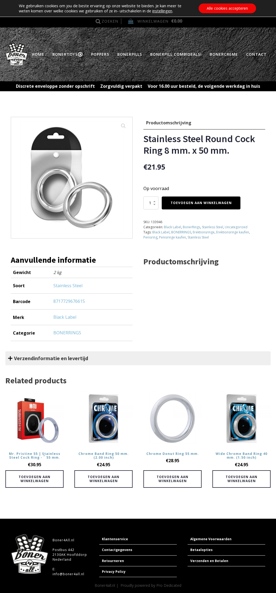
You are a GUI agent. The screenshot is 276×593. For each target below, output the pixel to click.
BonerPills (129, 54)
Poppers (100, 54)
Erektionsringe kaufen (232, 232)
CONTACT (256, 54)
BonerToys (65, 54)
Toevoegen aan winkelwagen (201, 203)
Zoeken (110, 21)
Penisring (150, 237)
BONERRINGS (181, 232)
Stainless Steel (212, 227)
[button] (123, 126)
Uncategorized (236, 227)
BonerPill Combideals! (176, 54)
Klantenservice (115, 539)
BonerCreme (224, 54)
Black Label (172, 227)
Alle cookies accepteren (227, 8)
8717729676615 (69, 301)
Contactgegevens (117, 550)
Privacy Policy (114, 571)
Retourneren (113, 561)
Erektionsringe (204, 232)
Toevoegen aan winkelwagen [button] (34, 479)
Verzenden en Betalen (209, 561)
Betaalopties (201, 550)
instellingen (162, 10)
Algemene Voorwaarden (211, 539)
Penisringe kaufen (172, 237)
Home (38, 54)
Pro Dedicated (168, 585)
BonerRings (191, 227)
